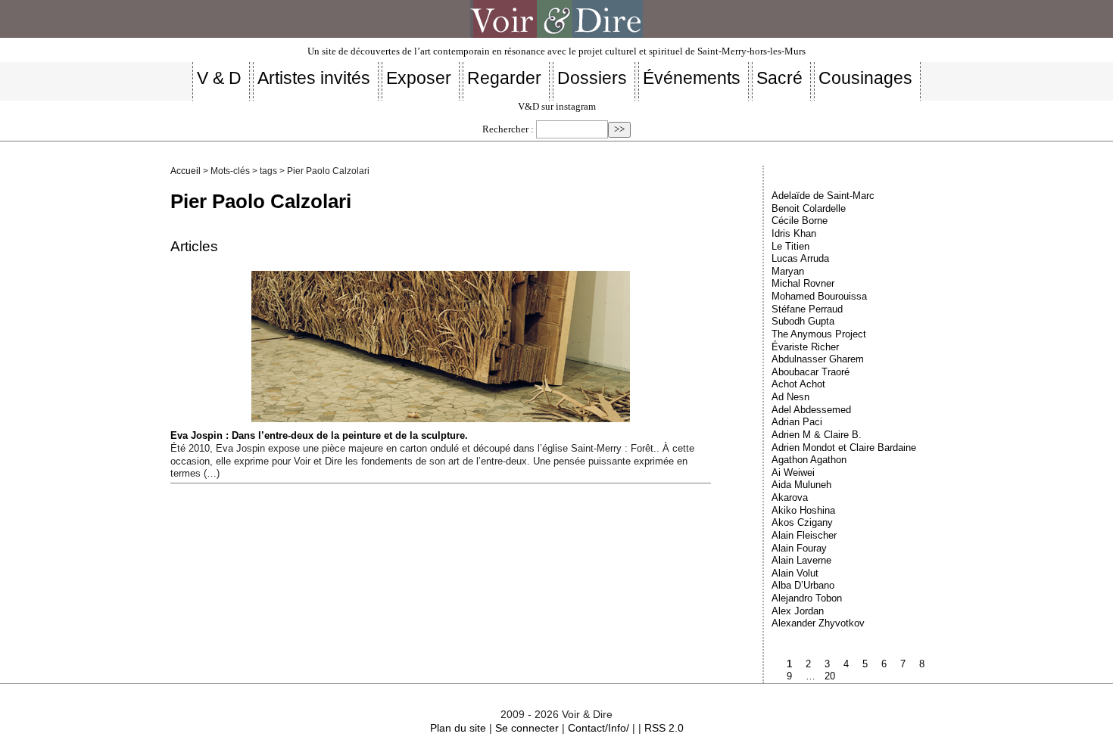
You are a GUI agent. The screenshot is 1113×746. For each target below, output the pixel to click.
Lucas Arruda (800, 258)
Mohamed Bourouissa (819, 296)
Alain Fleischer (804, 535)
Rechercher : (508, 129)
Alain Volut (795, 573)
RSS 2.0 (664, 728)
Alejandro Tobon (807, 598)
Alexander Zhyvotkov (818, 623)
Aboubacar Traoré (811, 372)
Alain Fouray (799, 548)
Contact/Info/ (598, 728)
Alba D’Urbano (803, 585)
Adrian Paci (797, 421)
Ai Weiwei (793, 472)
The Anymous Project (819, 334)
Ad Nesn (790, 397)
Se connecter (527, 728)
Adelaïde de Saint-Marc (823, 195)
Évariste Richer (805, 347)
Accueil (185, 171)
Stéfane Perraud (807, 309)
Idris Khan (794, 233)
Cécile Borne (800, 220)
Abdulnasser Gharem (818, 359)
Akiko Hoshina (803, 510)
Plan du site (458, 728)
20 (830, 676)
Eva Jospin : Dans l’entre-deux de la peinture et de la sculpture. (319, 435)
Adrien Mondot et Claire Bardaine (844, 447)
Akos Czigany (802, 522)
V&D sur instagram (557, 106)
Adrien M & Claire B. (817, 434)
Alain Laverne (801, 560)
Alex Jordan (798, 611)
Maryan (788, 271)
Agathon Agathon (809, 459)
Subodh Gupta (803, 321)
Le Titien (790, 246)
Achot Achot (798, 384)
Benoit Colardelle (809, 208)
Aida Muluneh (801, 484)
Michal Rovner (803, 283)
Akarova (790, 497)
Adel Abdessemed (811, 409)
